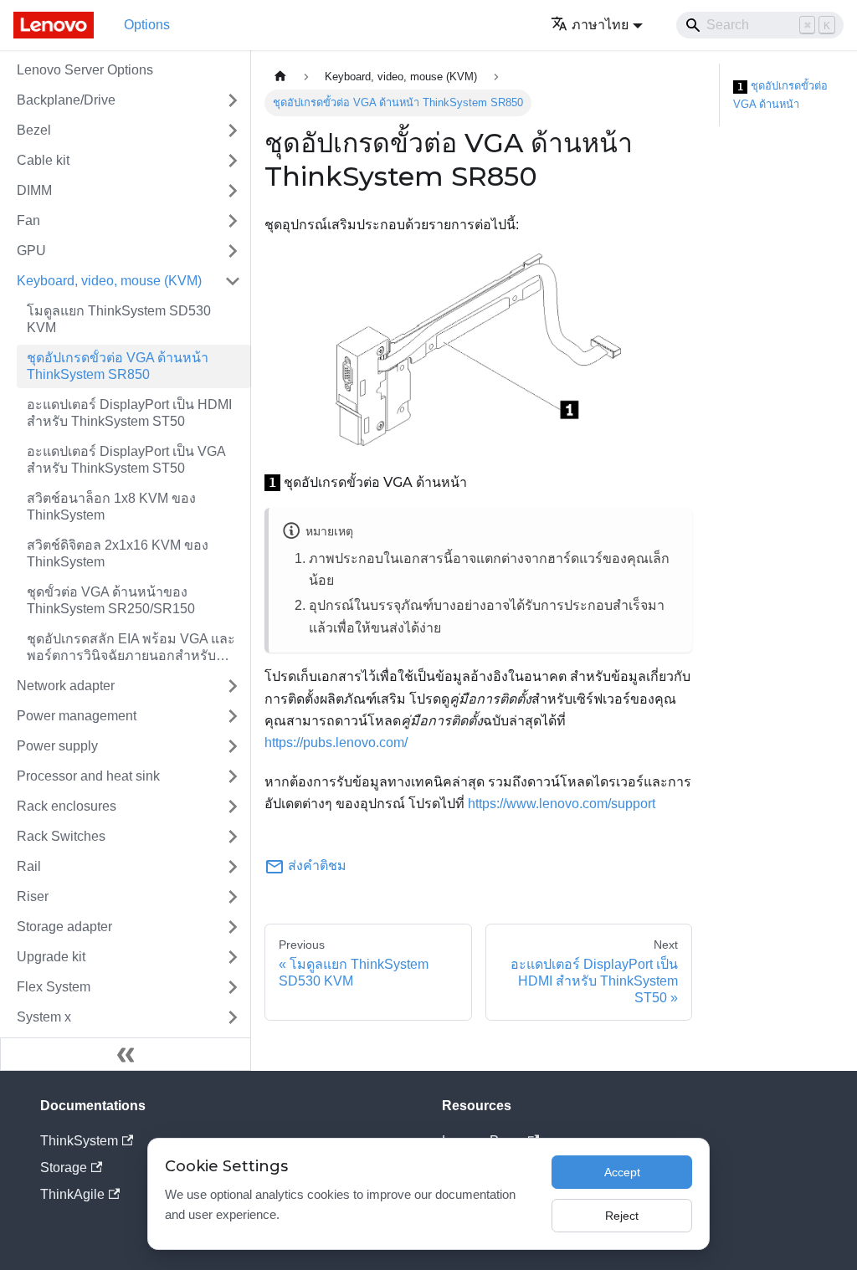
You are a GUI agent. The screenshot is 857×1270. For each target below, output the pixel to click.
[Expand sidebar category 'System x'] (232, 1017)
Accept (622, 1172)
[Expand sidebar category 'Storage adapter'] (232, 927)
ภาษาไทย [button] (600, 25)
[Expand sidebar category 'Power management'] (232, 716)
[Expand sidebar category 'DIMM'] (232, 190)
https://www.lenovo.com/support (561, 803)
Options (147, 25)
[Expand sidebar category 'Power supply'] (232, 746)
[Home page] (280, 77)
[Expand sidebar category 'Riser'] (232, 896)
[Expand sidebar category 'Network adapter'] (232, 686)
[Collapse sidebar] (125, 1054)
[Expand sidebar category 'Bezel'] (232, 130)
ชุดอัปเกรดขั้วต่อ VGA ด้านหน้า (780, 94)
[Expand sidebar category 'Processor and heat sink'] (232, 776)
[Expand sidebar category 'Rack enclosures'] (232, 806)
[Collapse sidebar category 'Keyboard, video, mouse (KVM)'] (232, 281)
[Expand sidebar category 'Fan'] (232, 220)
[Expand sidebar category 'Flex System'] (232, 987)
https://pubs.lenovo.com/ (336, 742)
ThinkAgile (72, 1194)
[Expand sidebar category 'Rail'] (232, 866)
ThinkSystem (79, 1141)
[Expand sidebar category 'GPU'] (232, 251)
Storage (63, 1167)
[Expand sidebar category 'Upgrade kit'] (232, 957)
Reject (622, 1215)
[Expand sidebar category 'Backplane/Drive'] (232, 100)
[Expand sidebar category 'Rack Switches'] (232, 836)
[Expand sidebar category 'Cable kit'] (232, 160)
